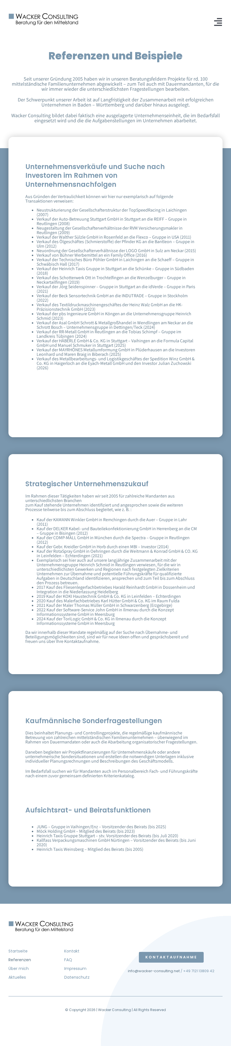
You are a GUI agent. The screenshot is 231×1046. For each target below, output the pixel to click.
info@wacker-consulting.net (154, 971)
